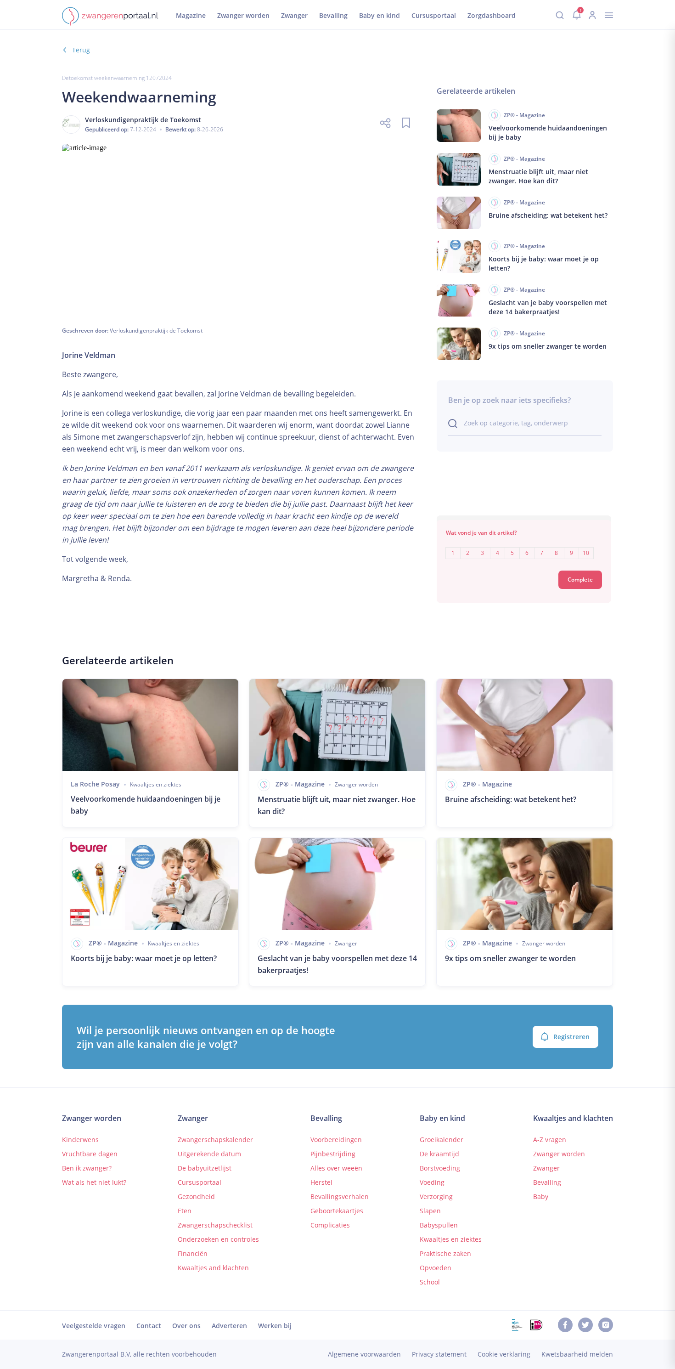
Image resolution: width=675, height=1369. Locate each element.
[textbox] (524, 546)
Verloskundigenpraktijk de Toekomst (156, 330)
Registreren (571, 1036)
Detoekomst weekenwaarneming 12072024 (117, 78)
